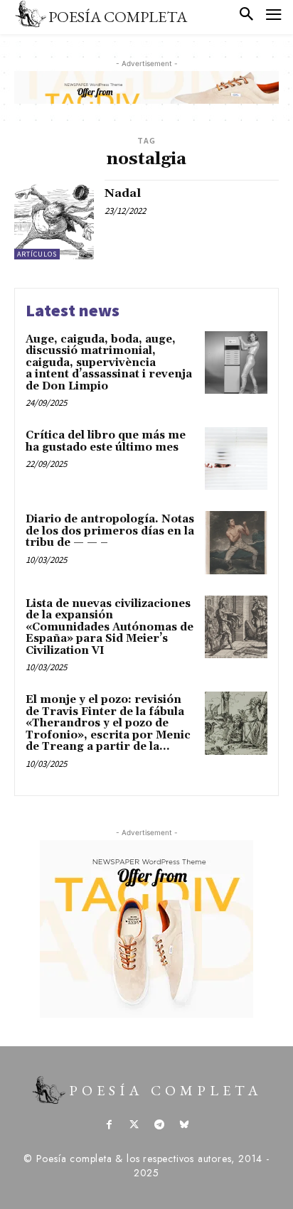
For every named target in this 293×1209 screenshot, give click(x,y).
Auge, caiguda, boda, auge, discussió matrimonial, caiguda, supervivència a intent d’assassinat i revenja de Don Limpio (109, 363)
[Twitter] (134, 1125)
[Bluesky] (184, 1125)
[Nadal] (54, 219)
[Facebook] (109, 1125)
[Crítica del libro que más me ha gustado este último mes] (236, 458)
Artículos (37, 254)
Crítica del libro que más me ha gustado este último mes (106, 441)
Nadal (123, 193)
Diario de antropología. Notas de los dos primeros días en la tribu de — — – (110, 530)
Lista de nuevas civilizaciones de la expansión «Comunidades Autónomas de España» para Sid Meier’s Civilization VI (109, 627)
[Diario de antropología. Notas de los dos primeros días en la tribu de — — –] (236, 542)
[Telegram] (159, 1125)
